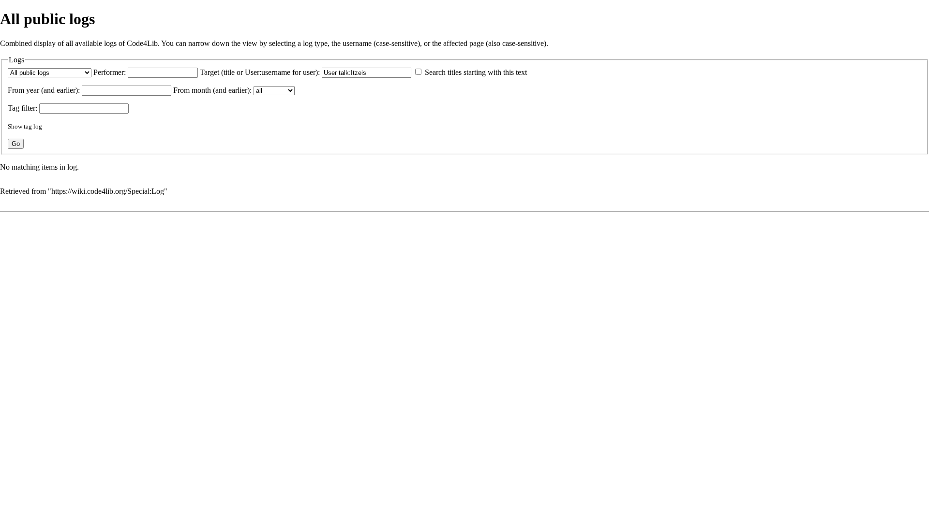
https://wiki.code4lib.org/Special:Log (107, 191)
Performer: (109, 72)
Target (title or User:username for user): (260, 72)
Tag (13, 108)
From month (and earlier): (212, 90)
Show (15, 126)
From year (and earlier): (44, 90)
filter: (22, 108)
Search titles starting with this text (476, 72)
